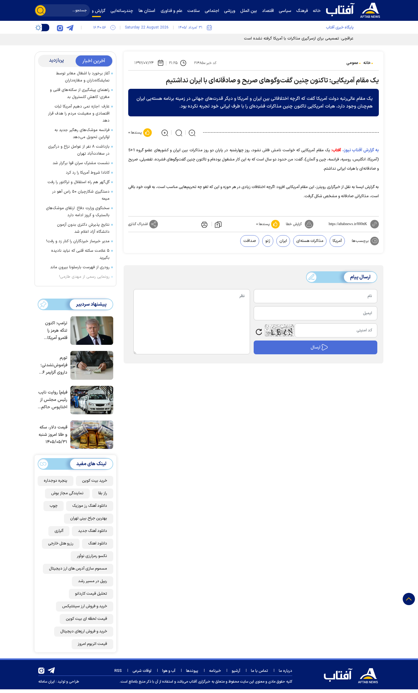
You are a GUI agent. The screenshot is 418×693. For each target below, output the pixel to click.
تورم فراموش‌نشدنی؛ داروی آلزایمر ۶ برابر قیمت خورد (53, 365)
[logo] (354, 9)
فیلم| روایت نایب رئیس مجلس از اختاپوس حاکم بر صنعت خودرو (52, 400)
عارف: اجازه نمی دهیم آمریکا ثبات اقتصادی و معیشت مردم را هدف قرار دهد (79, 114)
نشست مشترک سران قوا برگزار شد (81, 163)
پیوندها (192, 671)
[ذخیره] (218, 224)
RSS (118, 671)
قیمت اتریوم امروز (92, 644)
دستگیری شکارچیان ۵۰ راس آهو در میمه (81, 195)
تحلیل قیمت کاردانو (91, 594)
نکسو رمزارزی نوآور (92, 556)
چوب (54, 506)
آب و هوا (168, 671)
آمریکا (337, 241)
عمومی (352, 63)
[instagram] (60, 27)
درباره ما (285, 671)
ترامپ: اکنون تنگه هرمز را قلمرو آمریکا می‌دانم (56, 331)
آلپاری (58, 531)
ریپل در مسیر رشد (92, 581)
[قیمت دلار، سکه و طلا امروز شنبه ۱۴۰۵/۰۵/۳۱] (90, 434)
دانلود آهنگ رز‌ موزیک (89, 506)
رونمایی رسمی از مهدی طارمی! (84, 277)
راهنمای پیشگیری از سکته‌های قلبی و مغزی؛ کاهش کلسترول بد (80, 93)
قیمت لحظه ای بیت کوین (86, 619)
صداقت (249, 241)
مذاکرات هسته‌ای (309, 241)
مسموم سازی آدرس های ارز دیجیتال (78, 569)
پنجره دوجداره (55, 481)
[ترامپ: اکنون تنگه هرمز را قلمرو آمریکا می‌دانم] (90, 330)
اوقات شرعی (141, 671)
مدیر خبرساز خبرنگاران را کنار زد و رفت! (78, 241)
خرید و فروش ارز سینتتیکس (84, 606)
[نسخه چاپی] (203, 224)
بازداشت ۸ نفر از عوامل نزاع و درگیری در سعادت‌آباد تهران (79, 150)
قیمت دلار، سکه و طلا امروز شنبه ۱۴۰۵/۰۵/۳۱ (53, 434)
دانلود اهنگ (97, 543)
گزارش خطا (294, 224)
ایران (283, 241)
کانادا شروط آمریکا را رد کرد (88, 173)
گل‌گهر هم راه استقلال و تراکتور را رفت (78, 182)
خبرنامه (215, 671)
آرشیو (236, 671)
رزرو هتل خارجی (60, 543)
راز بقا (102, 493)
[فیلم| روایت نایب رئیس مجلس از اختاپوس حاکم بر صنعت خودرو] (90, 399)
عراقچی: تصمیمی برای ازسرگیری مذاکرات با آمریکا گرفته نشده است (298, 39)
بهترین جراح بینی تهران (88, 518)
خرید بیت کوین (94, 481)
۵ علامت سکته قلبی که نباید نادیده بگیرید (80, 254)
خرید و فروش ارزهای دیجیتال (83, 631)
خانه (367, 63)
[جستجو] (40, 10)
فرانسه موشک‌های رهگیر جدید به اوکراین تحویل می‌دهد (82, 133)
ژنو (267, 241)
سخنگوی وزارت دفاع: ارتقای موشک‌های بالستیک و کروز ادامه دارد (78, 211)
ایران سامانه (46, 681)
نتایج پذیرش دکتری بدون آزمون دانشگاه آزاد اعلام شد (83, 228)
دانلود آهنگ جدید (92, 531)
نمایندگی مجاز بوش (67, 493)
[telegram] (69, 28)
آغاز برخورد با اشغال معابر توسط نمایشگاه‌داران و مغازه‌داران (83, 77)
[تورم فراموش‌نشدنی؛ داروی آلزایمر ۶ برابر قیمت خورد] (90, 364)
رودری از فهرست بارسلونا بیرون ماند (80, 267)
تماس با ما (259, 671)
